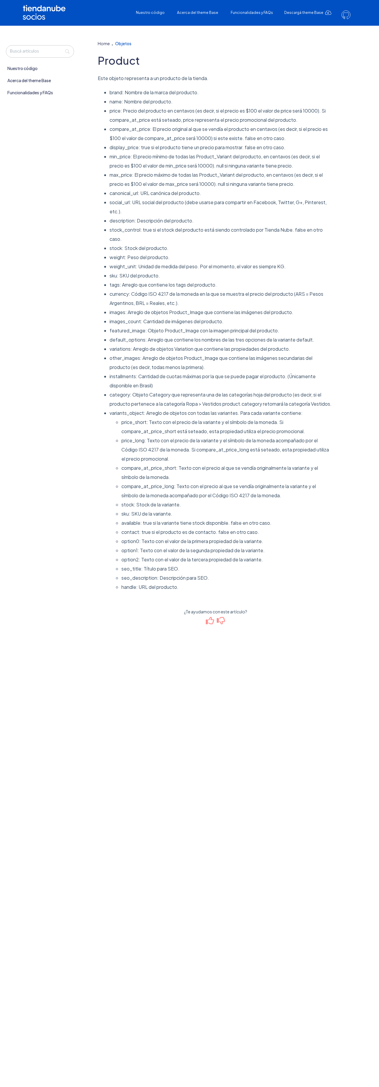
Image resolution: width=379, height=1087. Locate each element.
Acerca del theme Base (197, 12)
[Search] (67, 51)
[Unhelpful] (221, 622)
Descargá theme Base (304, 12)
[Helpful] (210, 622)
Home (104, 43)
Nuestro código (150, 12)
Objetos (123, 43)
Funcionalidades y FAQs (252, 12)
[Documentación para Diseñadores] (46, 8)
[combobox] (40, 51)
